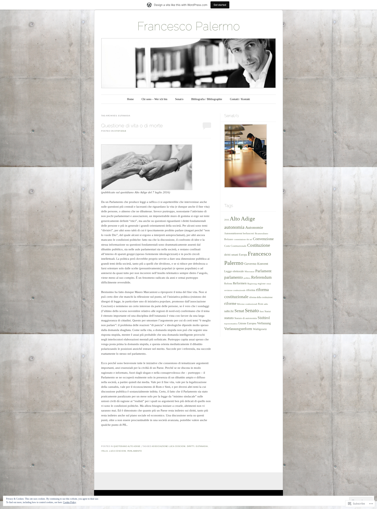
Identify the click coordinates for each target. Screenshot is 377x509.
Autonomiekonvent (233, 233)
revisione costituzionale (234, 290)
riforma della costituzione (261, 297)
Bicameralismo (261, 233)
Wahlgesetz (260, 329)
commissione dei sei (243, 239)
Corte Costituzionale (235, 246)
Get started (220, 4)
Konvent (262, 263)
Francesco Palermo (188, 26)
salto (266, 304)
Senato (252, 310)
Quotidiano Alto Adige (126, 446)
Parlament (263, 271)
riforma (250, 290)
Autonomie (254, 227)
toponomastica (230, 324)
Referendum (261, 277)
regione (262, 283)
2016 (226, 220)
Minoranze (249, 271)
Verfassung (264, 323)
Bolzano (228, 239)
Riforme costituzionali (247, 304)
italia (104, 451)
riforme (230, 303)
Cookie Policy (69, 502)
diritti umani (231, 254)
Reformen (240, 283)
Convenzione (263, 239)
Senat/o (179, 99)
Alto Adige (242, 218)
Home (130, 99)
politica (247, 278)
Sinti (262, 311)
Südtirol (264, 318)
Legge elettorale (234, 271)
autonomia (234, 227)
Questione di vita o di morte (132, 125)
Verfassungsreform (238, 329)
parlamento (134, 451)
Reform (228, 283)
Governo (250, 264)
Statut (267, 311)
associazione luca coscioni (169, 446)
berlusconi (248, 233)
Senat (239, 310)
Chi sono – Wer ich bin (154, 99)
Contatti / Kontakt (240, 99)
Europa (243, 254)
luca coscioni (117, 451)
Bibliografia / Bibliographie (206, 99)
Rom (260, 304)
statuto (229, 318)
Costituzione (258, 245)
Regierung (252, 283)
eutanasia (202, 446)
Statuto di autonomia (245, 318)
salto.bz (229, 311)
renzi (268, 283)
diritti (191, 446)
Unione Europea (247, 323)
